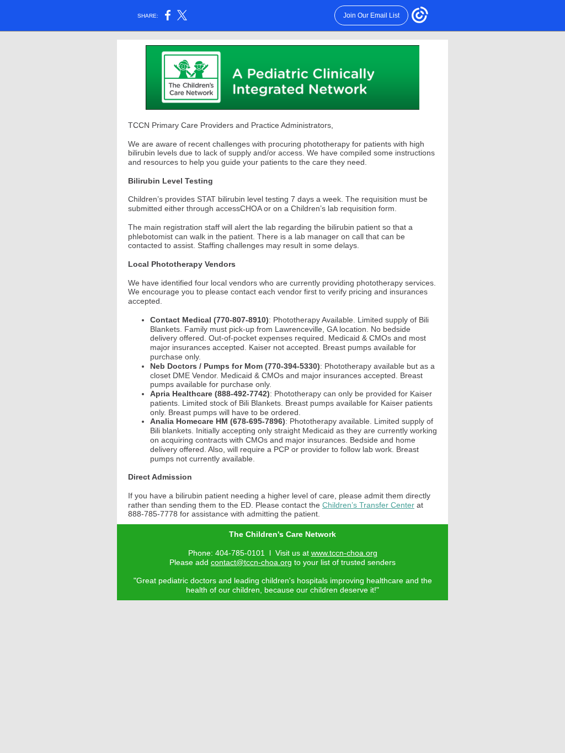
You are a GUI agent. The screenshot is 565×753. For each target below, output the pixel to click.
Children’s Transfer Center (368, 505)
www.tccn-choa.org (344, 552)
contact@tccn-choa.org (251, 562)
